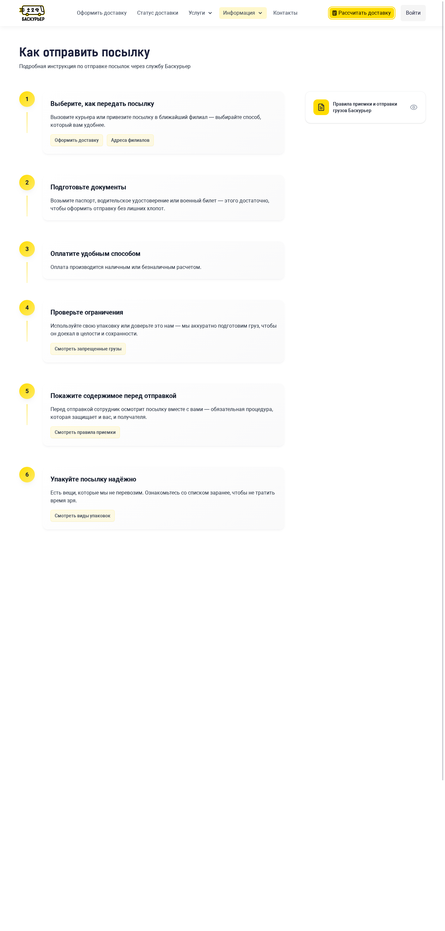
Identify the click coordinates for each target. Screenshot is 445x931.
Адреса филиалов (130, 140)
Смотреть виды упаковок (82, 515)
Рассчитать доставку (364, 13)
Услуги (197, 13)
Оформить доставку (102, 13)
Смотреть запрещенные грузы (88, 348)
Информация (239, 13)
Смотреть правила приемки (85, 432)
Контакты (285, 13)
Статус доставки (157, 13)
